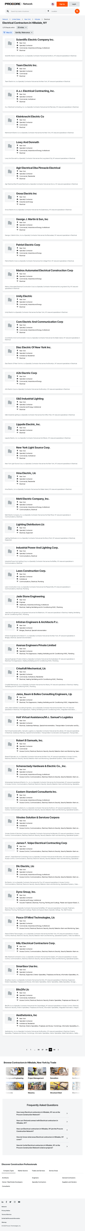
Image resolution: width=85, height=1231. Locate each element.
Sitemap (4, 1222)
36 (38, 1049)
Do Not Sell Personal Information (11, 1218)
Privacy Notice (6, 1210)
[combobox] (62, 11)
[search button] (77, 11)
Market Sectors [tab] (23, 1171)
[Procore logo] (13, 4)
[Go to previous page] (26, 1049)
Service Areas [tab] (53, 1171)
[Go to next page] (58, 1049)
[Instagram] (15, 1202)
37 (42, 1049)
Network (27, 4)
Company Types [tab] (8, 1171)
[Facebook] (6, 1202)
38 (46, 1049)
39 (50, 1049)
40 (54, 1049)
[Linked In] (2, 1202)
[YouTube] (19, 1202)
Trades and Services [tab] (38, 1171)
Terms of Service (6, 1214)
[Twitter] (10, 1202)
